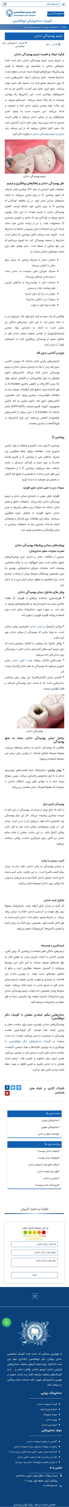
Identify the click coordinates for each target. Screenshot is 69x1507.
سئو (36, 1505)
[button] (7, 1322)
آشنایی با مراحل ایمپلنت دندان (42, 1442)
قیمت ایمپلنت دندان (47, 1404)
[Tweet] (13, 1087)
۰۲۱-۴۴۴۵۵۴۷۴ (56, 14)
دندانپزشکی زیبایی (50, 1120)
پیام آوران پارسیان (23, 1505)
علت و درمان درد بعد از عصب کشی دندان (37, 1457)
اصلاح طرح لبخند (48, 1409)
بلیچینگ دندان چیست (48, 1158)
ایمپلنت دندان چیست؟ (47, 1151)
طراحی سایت (48, 1505)
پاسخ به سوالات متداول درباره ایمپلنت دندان (35, 1447)
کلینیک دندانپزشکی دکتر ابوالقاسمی (30, 1041)
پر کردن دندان (37, 626)
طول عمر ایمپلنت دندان (47, 1172)
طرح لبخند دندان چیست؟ (46, 1185)
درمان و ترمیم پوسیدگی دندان (48, 134)
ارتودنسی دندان (49, 1425)
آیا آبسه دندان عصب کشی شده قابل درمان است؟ (33, 1452)
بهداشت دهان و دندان (48, 1134)
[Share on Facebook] (7, 1087)
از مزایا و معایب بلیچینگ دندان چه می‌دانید (36, 1462)
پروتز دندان (51, 1420)
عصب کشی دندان (22, 660)
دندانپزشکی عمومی (49, 1127)
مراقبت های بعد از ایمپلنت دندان (43, 1165)
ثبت (34, 1275)
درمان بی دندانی (50, 1178)
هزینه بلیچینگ (50, 1415)
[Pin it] (7, 1093)
